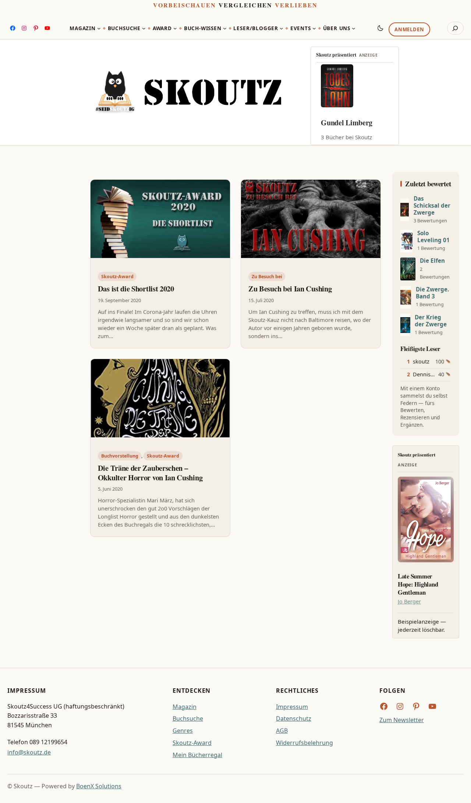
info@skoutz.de (29, 752)
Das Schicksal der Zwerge (432, 205)
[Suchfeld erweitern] (455, 28)
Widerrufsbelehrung (304, 743)
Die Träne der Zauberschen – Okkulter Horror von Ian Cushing (150, 472)
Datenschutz (293, 718)
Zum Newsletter (401, 720)
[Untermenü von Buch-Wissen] (225, 28)
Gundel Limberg (346, 122)
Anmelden (409, 29)
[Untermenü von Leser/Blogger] (281, 28)
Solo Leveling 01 (433, 237)
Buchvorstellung (119, 456)
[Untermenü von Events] (314, 28)
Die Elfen (432, 260)
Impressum (292, 707)
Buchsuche (188, 718)
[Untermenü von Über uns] (353, 28)
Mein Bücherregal (197, 755)
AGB (282, 731)
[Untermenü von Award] (175, 28)
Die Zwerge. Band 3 (432, 293)
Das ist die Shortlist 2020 (136, 289)
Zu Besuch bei (267, 276)
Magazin (184, 707)
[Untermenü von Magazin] (99, 28)
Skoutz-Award (117, 276)
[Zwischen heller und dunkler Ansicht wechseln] (380, 28)
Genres (183, 731)
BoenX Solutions (98, 786)
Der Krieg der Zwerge (431, 321)
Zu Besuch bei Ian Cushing (290, 289)
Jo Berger (409, 601)
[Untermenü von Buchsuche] (144, 28)
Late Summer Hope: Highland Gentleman (418, 584)
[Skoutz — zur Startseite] (188, 92)
